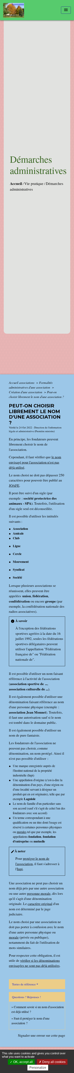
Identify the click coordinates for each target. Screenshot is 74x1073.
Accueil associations (22, 382)
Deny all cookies (53, 1062)
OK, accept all (22, 1062)
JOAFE (14, 485)
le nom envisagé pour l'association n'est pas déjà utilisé (35, 462)
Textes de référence (24, 984)
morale (14, 937)
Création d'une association (26, 392)
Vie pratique (33, 183)
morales (21, 832)
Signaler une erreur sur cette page (41, 1035)
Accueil (16, 183)
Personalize (37, 1067)
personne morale (39, 893)
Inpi (20, 868)
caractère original (40, 903)
